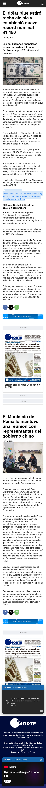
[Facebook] (5, 307)
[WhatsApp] (16, 307)
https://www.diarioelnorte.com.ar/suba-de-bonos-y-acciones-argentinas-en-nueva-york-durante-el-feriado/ (23, 196)
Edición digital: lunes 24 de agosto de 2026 (22, 386)
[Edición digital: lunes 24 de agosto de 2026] (23, 358)
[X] (11, 307)
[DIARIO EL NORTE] (23, 3)
